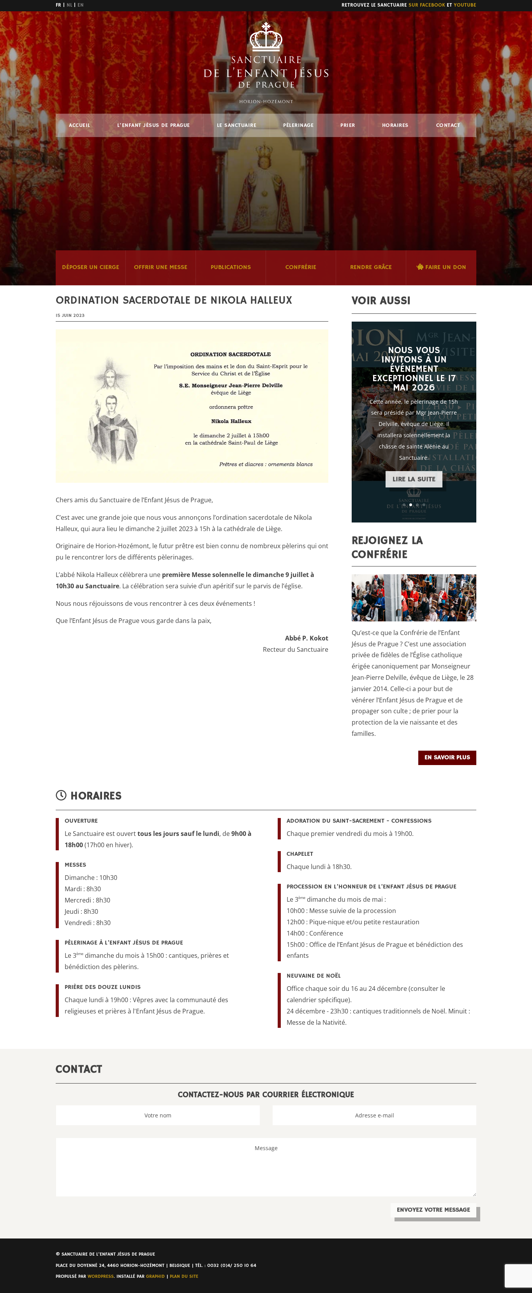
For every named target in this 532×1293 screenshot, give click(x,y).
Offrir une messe (160, 267)
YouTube (465, 5)
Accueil (79, 125)
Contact (448, 125)
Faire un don (444, 267)
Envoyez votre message (433, 1210)
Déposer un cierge (90, 267)
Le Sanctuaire (237, 125)
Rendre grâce (371, 267)
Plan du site (184, 1276)
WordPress (101, 1276)
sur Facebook (427, 5)
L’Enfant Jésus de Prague (153, 125)
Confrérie (300, 267)
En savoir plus (447, 758)
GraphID (155, 1276)
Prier (347, 125)
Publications (231, 267)
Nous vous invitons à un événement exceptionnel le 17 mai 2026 (414, 369)
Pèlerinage (298, 125)
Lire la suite (414, 479)
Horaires (395, 125)
